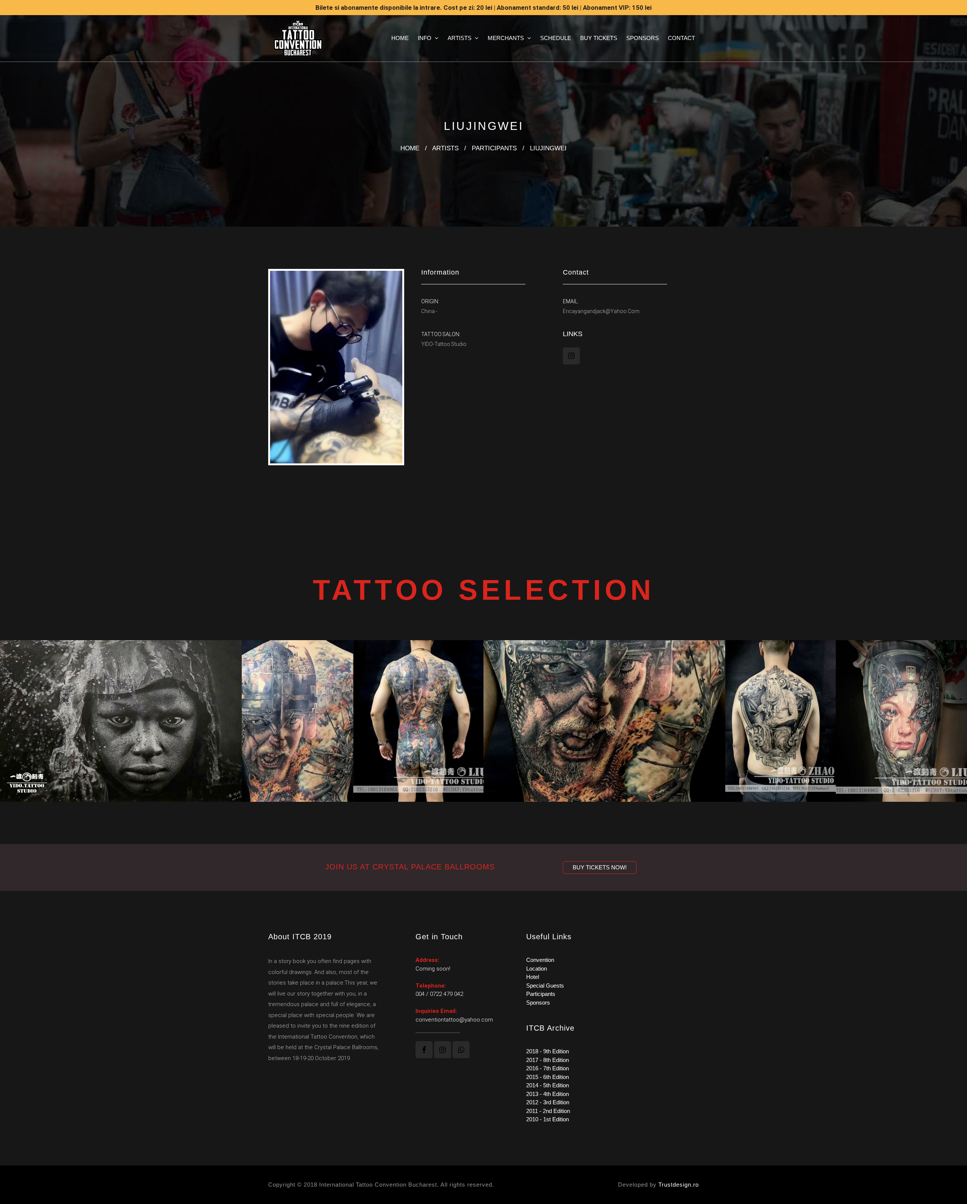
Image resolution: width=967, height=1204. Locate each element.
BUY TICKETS (598, 38)
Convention (540, 960)
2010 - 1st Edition (547, 1119)
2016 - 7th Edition (547, 1068)
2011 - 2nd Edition (548, 1111)
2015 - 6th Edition (547, 1077)
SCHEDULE (555, 38)
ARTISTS (460, 38)
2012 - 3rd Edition (547, 1102)
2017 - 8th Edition (547, 1060)
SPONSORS (642, 38)
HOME (400, 38)
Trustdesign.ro (678, 1184)
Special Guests (545, 985)
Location (536, 968)
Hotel (532, 977)
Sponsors (538, 1002)
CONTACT (681, 38)
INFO (425, 38)
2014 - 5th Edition (547, 1085)
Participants (540, 994)
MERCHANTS (506, 38)
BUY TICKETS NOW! (600, 867)
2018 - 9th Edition (547, 1051)
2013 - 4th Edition (547, 1094)
